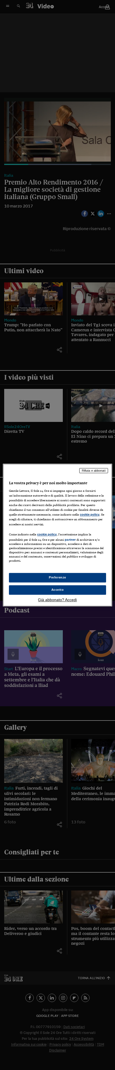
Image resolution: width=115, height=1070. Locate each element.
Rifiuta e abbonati (94, 470)
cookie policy (89, 514)
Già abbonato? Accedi (57, 599)
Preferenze (57, 577)
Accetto (57, 589)
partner (70, 539)
